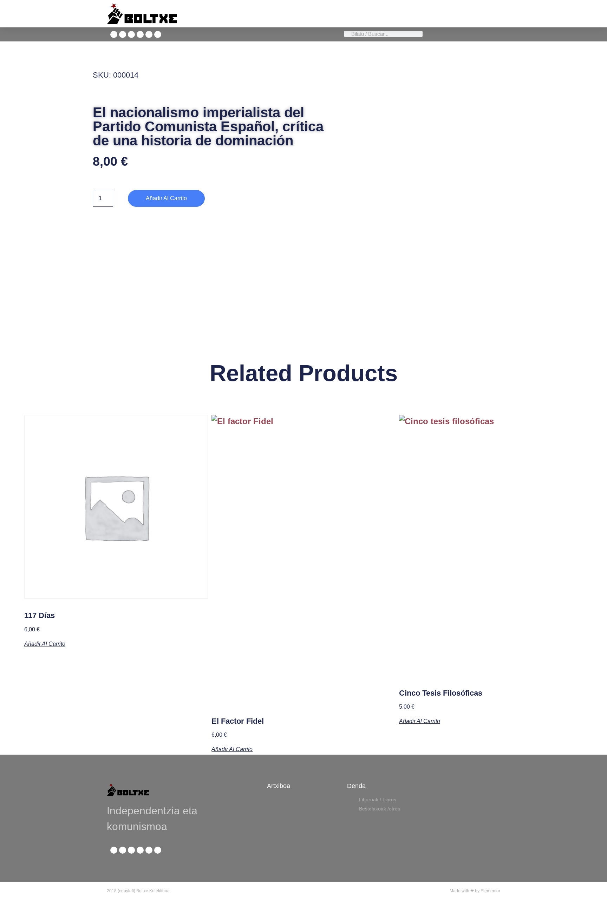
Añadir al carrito (166, 198)
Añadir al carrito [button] (44, 644)
